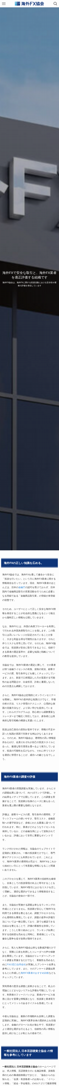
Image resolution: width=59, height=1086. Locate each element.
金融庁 (21, 587)
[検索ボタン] (55, 3)
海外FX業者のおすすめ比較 (35, 973)
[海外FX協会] (29, 3)
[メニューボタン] (3, 3)
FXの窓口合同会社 (16, 964)
